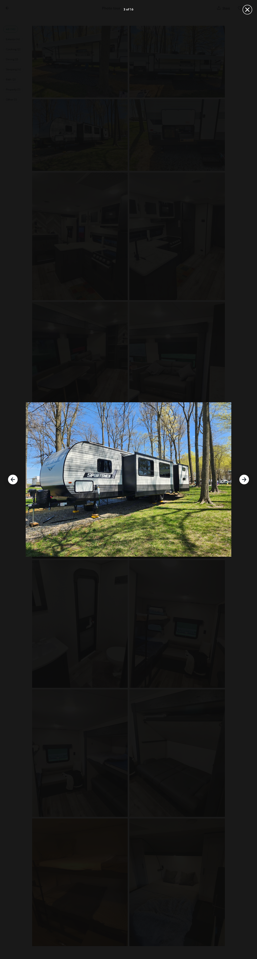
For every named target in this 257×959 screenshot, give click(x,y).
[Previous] (13, 479)
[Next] (244, 479)
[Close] (247, 9)
